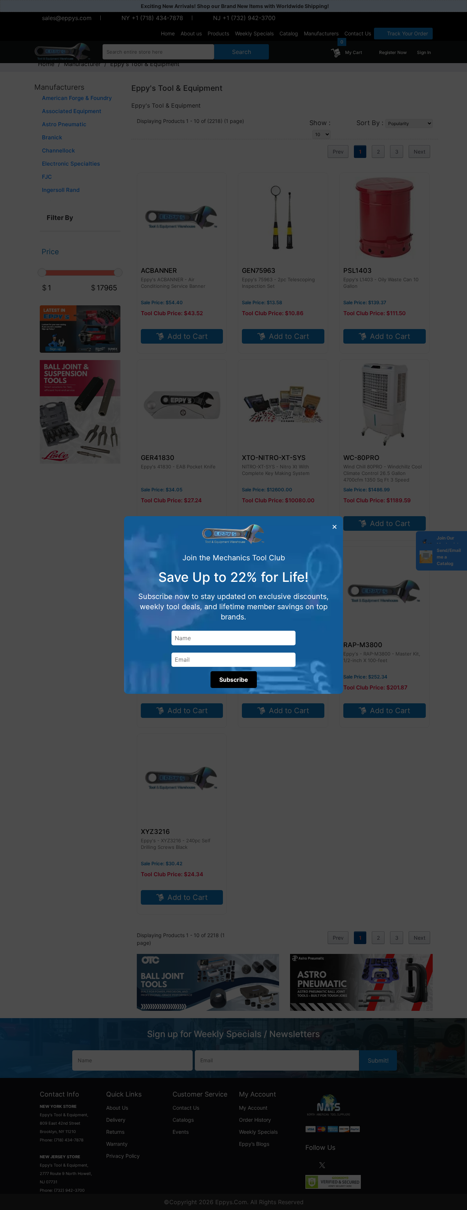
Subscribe (233, 679)
